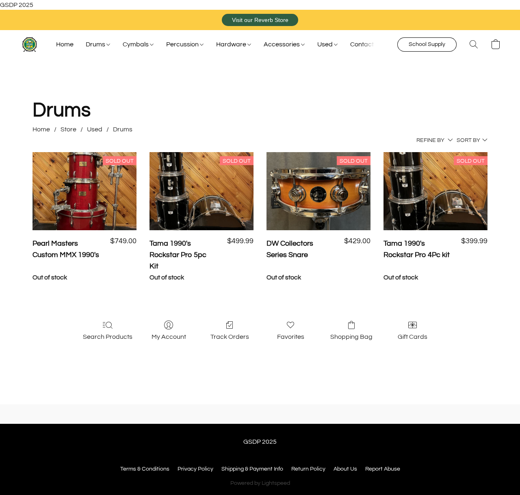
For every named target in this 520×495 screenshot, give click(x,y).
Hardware (231, 44)
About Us (345, 469)
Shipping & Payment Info (252, 469)
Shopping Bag (351, 337)
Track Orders (229, 337)
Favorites (290, 337)
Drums (96, 44)
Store (68, 129)
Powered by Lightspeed (260, 483)
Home (65, 44)
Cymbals (136, 44)
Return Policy (308, 469)
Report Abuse (382, 469)
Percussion (183, 44)
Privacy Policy (195, 469)
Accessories (282, 44)
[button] (260, 20)
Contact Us (366, 44)
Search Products (107, 337)
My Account (169, 337)
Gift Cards (412, 337)
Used (325, 44)
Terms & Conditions (144, 469)
